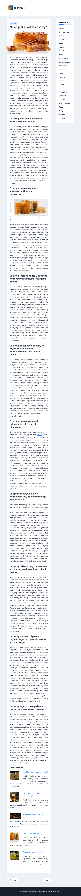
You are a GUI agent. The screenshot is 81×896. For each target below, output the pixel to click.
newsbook (46, 891)
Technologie (63, 92)
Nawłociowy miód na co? (32, 833)
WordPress (32, 891)
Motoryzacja (63, 58)
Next (46, 880)
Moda (61, 55)
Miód (11, 57)
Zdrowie (14, 23)
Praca (61, 70)
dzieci (39, 435)
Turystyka (62, 100)
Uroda (61, 107)
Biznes (61, 28)
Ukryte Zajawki (64, 103)
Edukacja (62, 40)
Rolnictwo (62, 81)
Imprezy (62, 47)
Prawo (61, 73)
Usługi (61, 111)
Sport (61, 88)
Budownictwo (64, 32)
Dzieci (61, 36)
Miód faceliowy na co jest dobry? (35, 772)
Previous (12, 880)
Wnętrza (62, 115)
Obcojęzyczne (64, 66)
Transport (62, 96)
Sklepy (61, 85)
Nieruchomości (64, 62)
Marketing (62, 51)
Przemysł (62, 77)
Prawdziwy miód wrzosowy (33, 852)
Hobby (61, 43)
